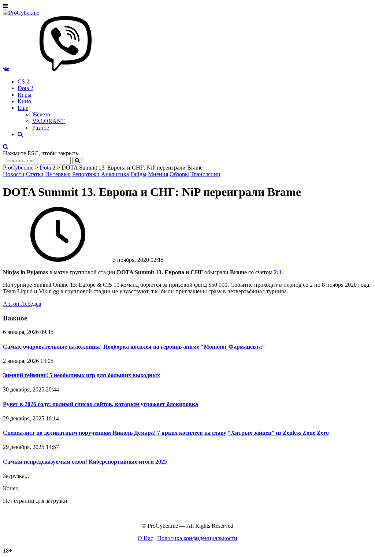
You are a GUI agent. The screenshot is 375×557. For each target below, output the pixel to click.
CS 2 (23, 81)
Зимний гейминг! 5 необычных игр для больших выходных (81, 375)
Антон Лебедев (22, 304)
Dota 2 (25, 88)
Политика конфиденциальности (197, 538)
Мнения (158, 174)
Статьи (35, 174)
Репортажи (86, 174)
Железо (41, 114)
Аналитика (115, 174)
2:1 (277, 272)
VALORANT (48, 121)
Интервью (58, 174)
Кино (24, 101)
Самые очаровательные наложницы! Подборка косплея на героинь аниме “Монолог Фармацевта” (134, 347)
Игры (24, 95)
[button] (6, 69)
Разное (40, 128)
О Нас (145, 538)
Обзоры (179, 174)
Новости (14, 174)
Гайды (138, 174)
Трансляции (205, 174)
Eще (23, 108)
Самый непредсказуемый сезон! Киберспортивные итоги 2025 (85, 461)
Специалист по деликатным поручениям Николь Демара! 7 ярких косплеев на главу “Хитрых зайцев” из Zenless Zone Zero (166, 433)
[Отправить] (77, 160)
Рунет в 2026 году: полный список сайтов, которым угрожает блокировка (100, 404)
